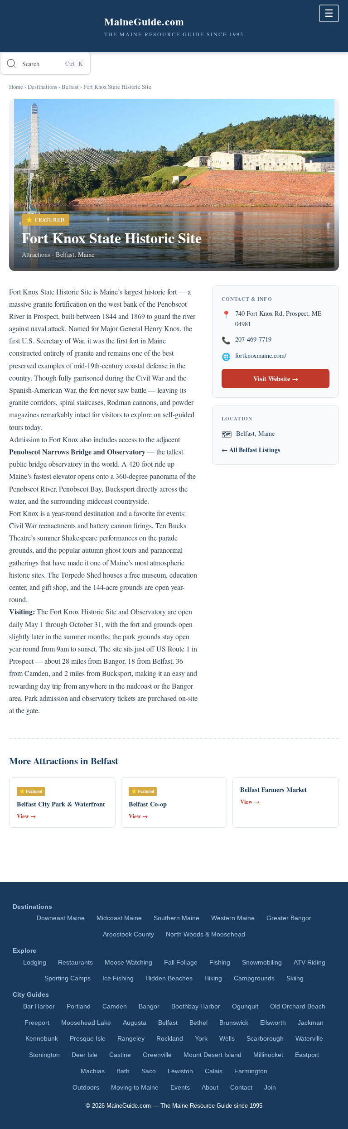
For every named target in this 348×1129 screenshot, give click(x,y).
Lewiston (180, 1071)
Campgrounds (254, 978)
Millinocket (268, 1055)
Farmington (250, 1071)
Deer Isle (84, 1055)
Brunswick (233, 1022)
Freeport (36, 1022)
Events (180, 1087)
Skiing (295, 978)
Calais (213, 1071)
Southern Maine (176, 918)
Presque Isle (88, 1038)
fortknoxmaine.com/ (260, 355)
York (201, 1038)
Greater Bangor (288, 918)
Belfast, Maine (255, 433)
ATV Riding (309, 962)
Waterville (309, 1038)
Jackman (311, 1022)
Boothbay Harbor (195, 1006)
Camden (114, 1006)
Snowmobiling (262, 962)
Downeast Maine (61, 918)
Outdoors (85, 1087)
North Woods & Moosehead (205, 934)
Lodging (34, 962)
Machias (93, 1071)
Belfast (70, 86)
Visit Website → (275, 378)
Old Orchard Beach (297, 1006)
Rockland (169, 1038)
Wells (227, 1038)
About (210, 1087)
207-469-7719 (253, 339)
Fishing (219, 962)
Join (270, 1087)
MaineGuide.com (128, 1105)
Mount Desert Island (213, 1055)
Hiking (213, 978)
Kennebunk (41, 1038)
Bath (123, 1071)
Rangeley (131, 1038)
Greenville (157, 1055)
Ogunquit (245, 1006)
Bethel (198, 1022)
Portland (79, 1006)
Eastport (307, 1055)
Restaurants (75, 962)
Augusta (134, 1022)
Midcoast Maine (119, 918)
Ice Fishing (118, 978)
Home (16, 86)
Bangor (149, 1006)
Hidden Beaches (169, 978)
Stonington (44, 1055)
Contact (241, 1087)
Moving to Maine (135, 1087)
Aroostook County (128, 934)
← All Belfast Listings (251, 449)
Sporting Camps (67, 978)
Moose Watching (128, 962)
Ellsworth (273, 1022)
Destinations (42, 86)
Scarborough (265, 1038)
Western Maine (233, 918)
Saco (148, 1071)
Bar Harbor (39, 1006)
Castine (120, 1055)
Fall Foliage (181, 962)
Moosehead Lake (86, 1022)
